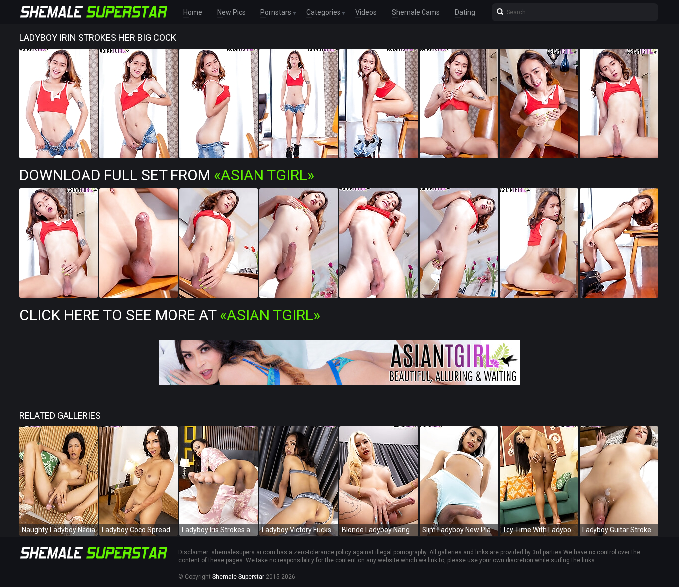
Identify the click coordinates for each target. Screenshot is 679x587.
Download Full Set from (166, 175)
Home (192, 12)
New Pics (231, 12)
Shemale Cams (416, 12)
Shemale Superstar (238, 576)
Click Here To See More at (169, 315)
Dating (465, 12)
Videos (366, 12)
